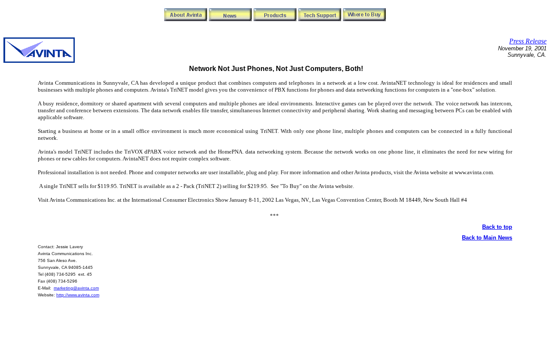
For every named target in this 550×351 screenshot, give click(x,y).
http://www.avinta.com (77, 294)
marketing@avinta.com (76, 288)
